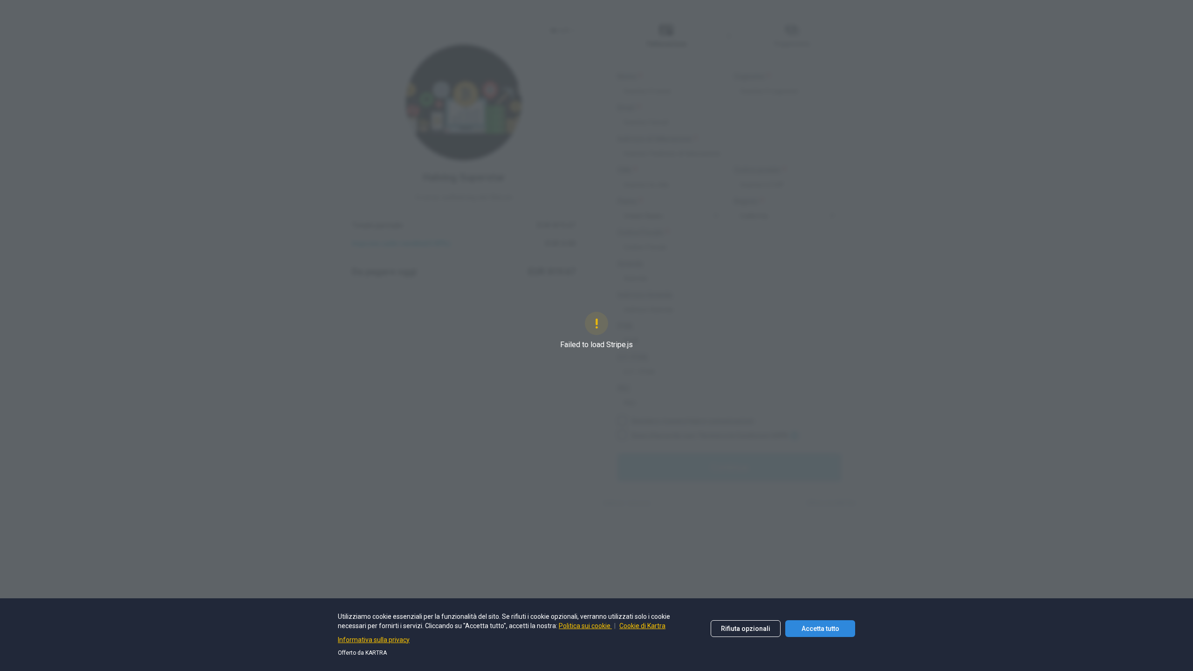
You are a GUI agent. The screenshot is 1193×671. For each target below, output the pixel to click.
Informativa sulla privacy (374, 640)
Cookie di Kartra (642, 626)
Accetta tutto (820, 628)
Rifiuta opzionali (745, 628)
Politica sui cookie (585, 626)
